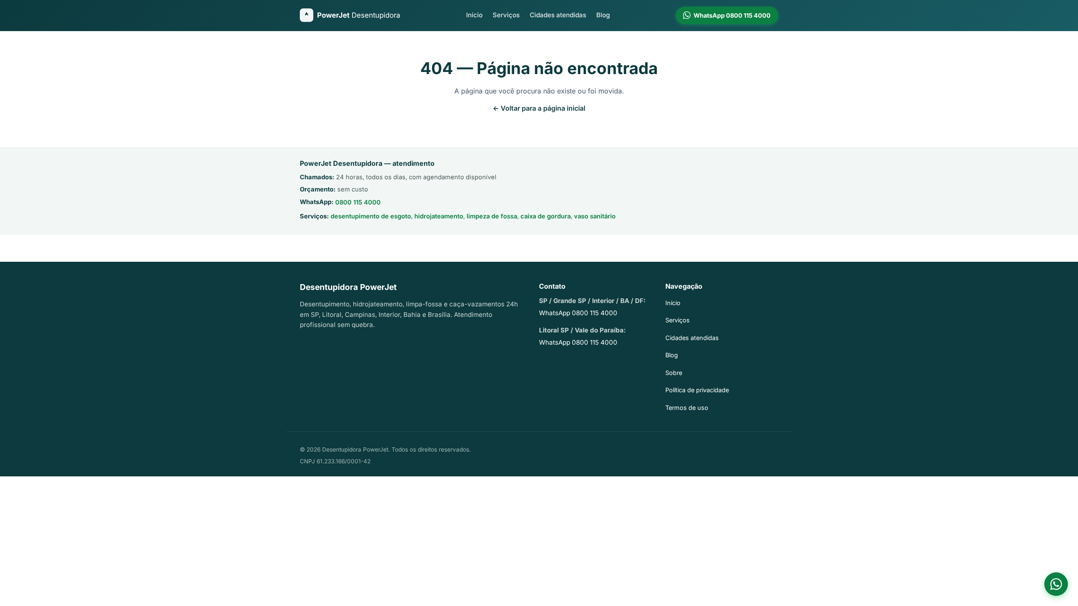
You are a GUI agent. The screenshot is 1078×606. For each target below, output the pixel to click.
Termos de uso (686, 407)
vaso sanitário (595, 216)
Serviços (506, 15)
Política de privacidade (697, 389)
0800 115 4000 (358, 202)
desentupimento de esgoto (371, 216)
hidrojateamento (438, 216)
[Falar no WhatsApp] (1056, 584)
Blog (603, 15)
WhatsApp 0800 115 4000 (578, 313)
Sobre (673, 372)
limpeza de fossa (492, 216)
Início (474, 15)
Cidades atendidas (558, 15)
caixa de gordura (545, 216)
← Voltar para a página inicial (539, 108)
